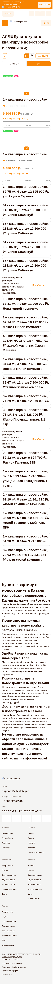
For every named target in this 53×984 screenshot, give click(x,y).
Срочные (14, 64)
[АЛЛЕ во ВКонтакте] (26, 818)
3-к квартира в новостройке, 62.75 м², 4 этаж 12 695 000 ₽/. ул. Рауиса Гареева (26, 191)
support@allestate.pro (15, 791)
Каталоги (5, 828)
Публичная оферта (10, 971)
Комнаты (31, 866)
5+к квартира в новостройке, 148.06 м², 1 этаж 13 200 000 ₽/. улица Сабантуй (26, 210)
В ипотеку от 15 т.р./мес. (14, 119)
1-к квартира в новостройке (25, 99)
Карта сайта (7, 974)
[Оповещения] (48, 13)
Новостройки (7, 833)
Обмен (31, 838)
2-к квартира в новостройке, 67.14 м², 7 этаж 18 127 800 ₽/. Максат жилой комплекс (26, 322)
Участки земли (34, 899)
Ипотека (31, 843)
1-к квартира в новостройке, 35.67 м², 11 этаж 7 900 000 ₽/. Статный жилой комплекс (26, 382)
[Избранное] (31, 13)
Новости (31, 848)
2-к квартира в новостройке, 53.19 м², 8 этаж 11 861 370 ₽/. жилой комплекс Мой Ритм (26, 499)
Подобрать (38, 285)
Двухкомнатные (8, 880)
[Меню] (5, 23)
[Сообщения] (42, 13)
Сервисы (31, 828)
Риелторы (6, 848)
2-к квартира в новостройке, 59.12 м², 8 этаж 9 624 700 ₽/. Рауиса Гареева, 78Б (25, 457)
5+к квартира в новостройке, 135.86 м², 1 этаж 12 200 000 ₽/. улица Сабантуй (26, 228)
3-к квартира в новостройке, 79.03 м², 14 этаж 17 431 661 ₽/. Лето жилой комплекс (25, 554)
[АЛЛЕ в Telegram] (46, 818)
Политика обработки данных (14, 967)
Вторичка (31, 860)
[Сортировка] (4, 55)
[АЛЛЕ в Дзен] (16, 818)
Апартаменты (8, 866)
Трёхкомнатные (34, 884)
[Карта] (31, 55)
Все (39, 64)
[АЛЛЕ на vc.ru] (6, 818)
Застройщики (7, 838)
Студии (5, 870)
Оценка (31, 833)
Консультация (44, 5)
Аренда (5, 906)
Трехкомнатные (8, 884)
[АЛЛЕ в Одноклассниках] (36, 818)
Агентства (6, 843)
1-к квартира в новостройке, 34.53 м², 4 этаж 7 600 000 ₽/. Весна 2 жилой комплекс (25, 364)
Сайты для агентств (36, 852)
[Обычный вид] (26, 55)
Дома (4, 894)
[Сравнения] (37, 13)
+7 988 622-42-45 (12, 7)
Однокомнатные (9, 875)
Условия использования (12, 963)
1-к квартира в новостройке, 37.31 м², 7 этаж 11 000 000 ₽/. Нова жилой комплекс (26, 303)
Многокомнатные (9, 889)
